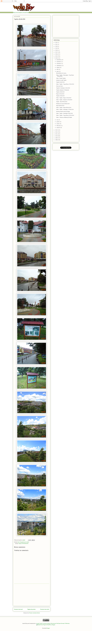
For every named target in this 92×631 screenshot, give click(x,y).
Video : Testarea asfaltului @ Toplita (64, 117)
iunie (57, 71)
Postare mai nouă (18, 609)
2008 (56, 139)
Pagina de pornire (31, 609)
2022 (56, 42)
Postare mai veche (44, 609)
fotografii (22, 542)
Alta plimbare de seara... (61, 73)
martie (58, 123)
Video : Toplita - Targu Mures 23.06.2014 (65, 84)
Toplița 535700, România (23, 543)
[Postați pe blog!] (30, 540)
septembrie (59, 65)
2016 (56, 54)
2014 (56, 58)
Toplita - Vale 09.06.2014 (61, 101)
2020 (56, 46)
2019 (56, 48)
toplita (27, 542)
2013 (56, 130)
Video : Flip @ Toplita (61, 78)
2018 (56, 50)
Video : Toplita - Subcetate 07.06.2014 (64, 113)
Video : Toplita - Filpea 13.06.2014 (63, 97)
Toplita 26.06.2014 (60, 82)
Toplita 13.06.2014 (60, 95)
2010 (56, 136)
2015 (56, 56)
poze (25, 542)
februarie (58, 125)
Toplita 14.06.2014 (60, 92)
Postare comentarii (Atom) (34, 613)
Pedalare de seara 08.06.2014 (63, 103)
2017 (56, 52)
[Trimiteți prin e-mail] (28, 540)
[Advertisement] (32, 595)
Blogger (48, 628)
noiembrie (58, 61)
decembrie (58, 59)
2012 (56, 132)
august (58, 67)
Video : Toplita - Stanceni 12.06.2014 (64, 99)
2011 (56, 134)
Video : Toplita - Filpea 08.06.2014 (63, 107)
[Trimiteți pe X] (31, 540)
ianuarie (58, 127)
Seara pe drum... (59, 86)
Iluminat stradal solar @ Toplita (63, 111)
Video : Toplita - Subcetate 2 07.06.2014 (65, 109)
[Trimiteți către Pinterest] (34, 540)
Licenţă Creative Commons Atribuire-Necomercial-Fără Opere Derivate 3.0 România (53, 623)
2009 (56, 138)
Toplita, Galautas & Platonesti (62, 90)
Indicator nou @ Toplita (61, 80)
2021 (56, 44)
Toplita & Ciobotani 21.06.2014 (63, 88)
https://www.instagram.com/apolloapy (21, 12)
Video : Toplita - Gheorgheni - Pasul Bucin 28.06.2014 (65, 75)
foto (18, 542)
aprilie (58, 121)
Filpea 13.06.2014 (60, 93)
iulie (57, 69)
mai (57, 119)
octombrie (58, 63)
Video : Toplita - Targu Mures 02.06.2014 (65, 115)
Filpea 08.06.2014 (60, 105)
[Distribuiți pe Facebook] (32, 540)
